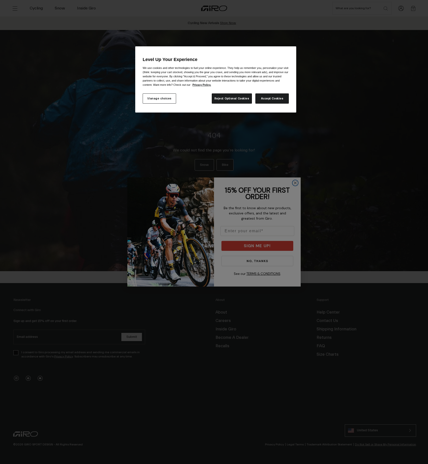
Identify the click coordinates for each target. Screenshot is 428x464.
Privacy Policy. (201, 84)
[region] (215, 79)
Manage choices (159, 98)
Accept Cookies (272, 98)
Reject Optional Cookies (231, 98)
